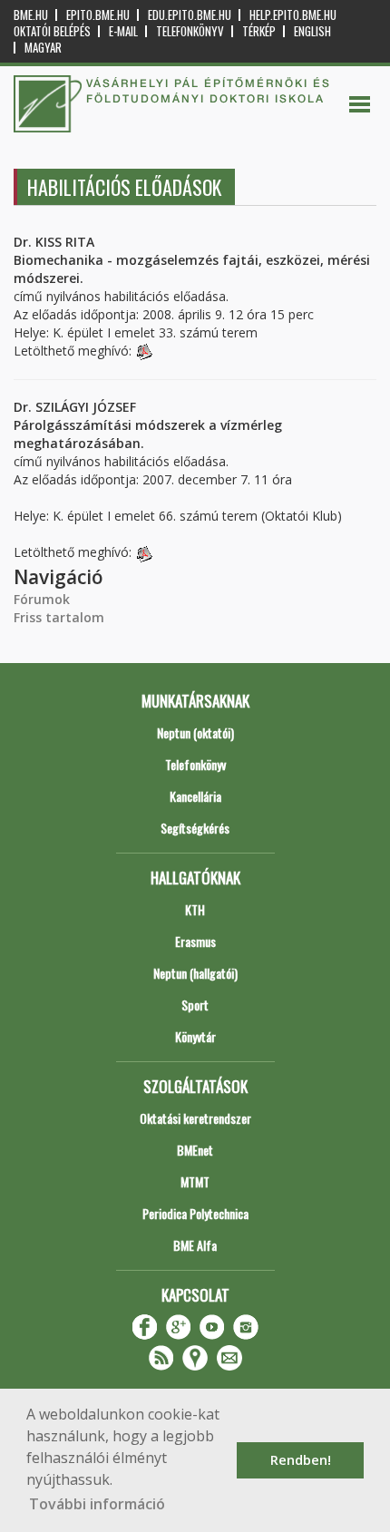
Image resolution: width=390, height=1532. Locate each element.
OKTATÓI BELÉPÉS (52, 31)
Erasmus (195, 941)
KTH (195, 909)
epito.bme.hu (98, 15)
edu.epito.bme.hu (189, 15)
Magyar (43, 48)
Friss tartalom (59, 617)
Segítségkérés (195, 827)
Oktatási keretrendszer (195, 1117)
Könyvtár (195, 1036)
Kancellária (195, 795)
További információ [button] (97, 1504)
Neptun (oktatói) (195, 732)
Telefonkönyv (190, 31)
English (312, 31)
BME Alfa (195, 1244)
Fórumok (42, 599)
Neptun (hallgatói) (195, 972)
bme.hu (31, 15)
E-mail (123, 31)
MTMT (195, 1181)
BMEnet (195, 1149)
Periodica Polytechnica (195, 1213)
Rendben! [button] (300, 1460)
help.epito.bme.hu (292, 15)
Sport (195, 1004)
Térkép (259, 31)
